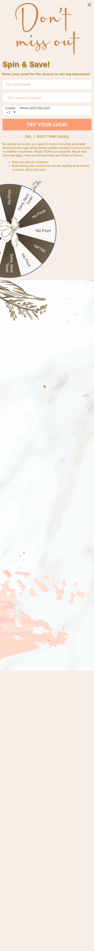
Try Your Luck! (47, 124)
